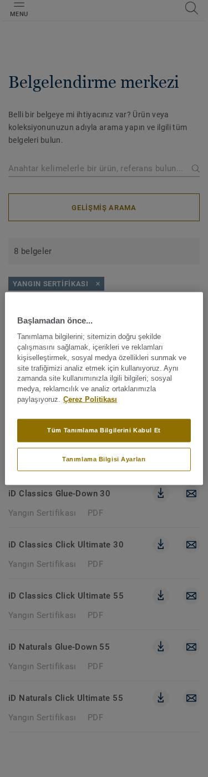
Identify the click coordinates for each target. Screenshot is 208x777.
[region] (103, 388)
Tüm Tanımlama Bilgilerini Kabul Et (103, 430)
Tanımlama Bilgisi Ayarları (104, 458)
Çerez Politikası (90, 400)
